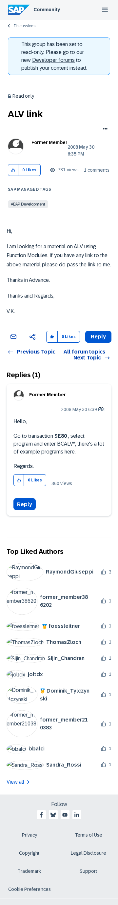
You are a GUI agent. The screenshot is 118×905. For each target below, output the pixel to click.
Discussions (24, 26)
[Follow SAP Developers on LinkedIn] (76, 815)
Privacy (29, 835)
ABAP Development (28, 204)
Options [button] (104, 129)
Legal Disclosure (88, 853)
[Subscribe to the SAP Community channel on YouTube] (65, 815)
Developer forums (53, 60)
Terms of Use (88, 835)
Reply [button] (98, 336)
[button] (13, 170)
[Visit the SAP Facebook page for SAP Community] (41, 815)
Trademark (29, 871)
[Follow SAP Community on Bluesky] (53, 815)
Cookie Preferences (29, 889)
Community (46, 9)
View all (15, 782)
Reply (24, 504)
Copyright (29, 853)
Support (88, 871)
